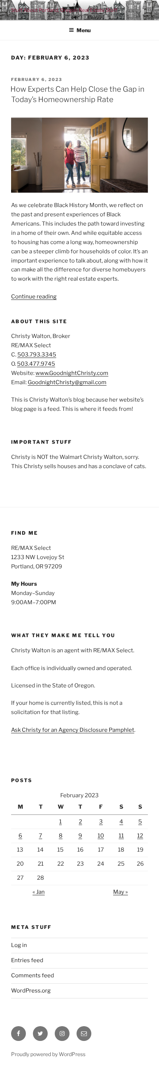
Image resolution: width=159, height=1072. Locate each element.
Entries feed (27, 960)
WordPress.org (31, 990)
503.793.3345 (36, 354)
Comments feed (32, 975)
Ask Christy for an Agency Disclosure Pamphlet (72, 730)
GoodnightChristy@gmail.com (67, 382)
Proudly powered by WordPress (48, 1054)
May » (120, 892)
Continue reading (34, 296)
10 (101, 835)
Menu (84, 30)
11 (121, 835)
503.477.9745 (36, 364)
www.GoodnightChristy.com (71, 373)
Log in (19, 945)
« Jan (39, 892)
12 (140, 835)
